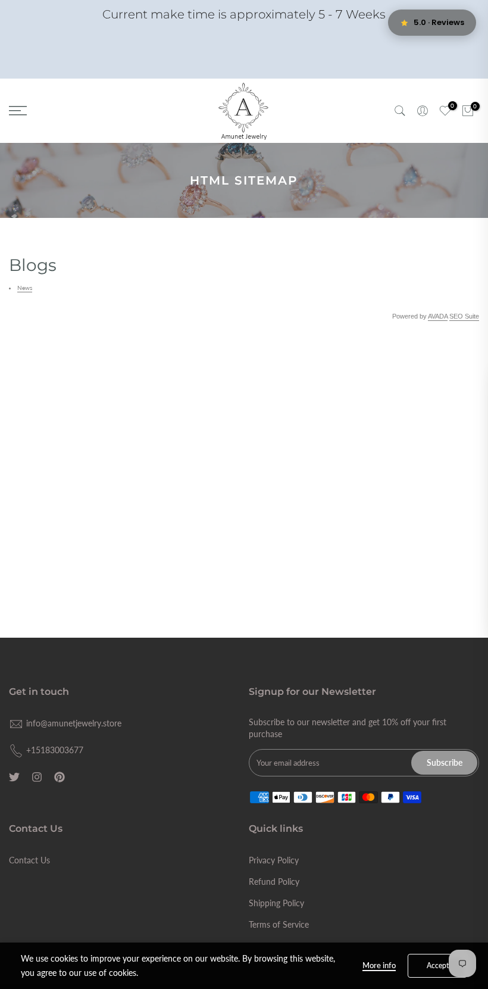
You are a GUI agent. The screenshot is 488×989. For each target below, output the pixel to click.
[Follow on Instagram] (37, 777)
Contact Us (29, 860)
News (24, 287)
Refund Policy (274, 881)
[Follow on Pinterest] (59, 777)
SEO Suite (464, 316)
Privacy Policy (274, 860)
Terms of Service (279, 924)
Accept (438, 965)
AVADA (438, 316)
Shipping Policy (276, 903)
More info (379, 965)
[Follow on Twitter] (14, 777)
